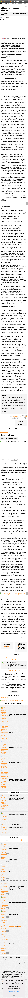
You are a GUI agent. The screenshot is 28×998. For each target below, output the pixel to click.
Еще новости (14, 691)
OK (14, 995)
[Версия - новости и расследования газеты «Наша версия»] (4, 2)
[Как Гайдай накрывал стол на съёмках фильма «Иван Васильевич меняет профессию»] (4, 872)
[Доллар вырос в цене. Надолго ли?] (4, 859)
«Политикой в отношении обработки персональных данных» (14, 990)
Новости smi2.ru (4, 657)
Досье (14, 659)
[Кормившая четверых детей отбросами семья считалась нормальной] (4, 849)
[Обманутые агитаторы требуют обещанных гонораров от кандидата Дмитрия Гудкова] (4, 747)
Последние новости (14, 671)
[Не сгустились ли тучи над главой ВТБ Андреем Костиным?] (4, 817)
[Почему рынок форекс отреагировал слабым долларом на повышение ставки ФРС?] (4, 902)
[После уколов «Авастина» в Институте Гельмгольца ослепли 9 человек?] (4, 829)
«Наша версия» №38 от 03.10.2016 (20, 416)
